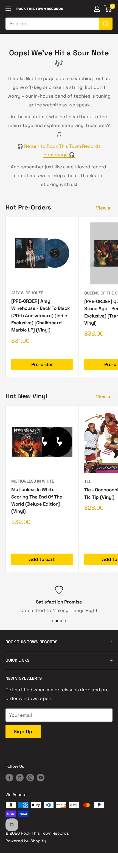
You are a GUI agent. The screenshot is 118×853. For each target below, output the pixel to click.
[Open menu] (8, 9)
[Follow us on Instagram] (30, 777)
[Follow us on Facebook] (9, 777)
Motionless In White (32, 481)
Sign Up (23, 731)
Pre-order (42, 364)
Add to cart (42, 559)
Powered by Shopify (25, 840)
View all (104, 208)
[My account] (97, 9)
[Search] (106, 24)
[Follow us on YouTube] (40, 777)
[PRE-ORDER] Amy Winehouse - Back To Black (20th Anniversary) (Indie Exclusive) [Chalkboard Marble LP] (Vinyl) (40, 315)
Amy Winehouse (27, 292)
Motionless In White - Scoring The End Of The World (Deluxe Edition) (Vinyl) (36, 500)
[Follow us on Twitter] (20, 777)
